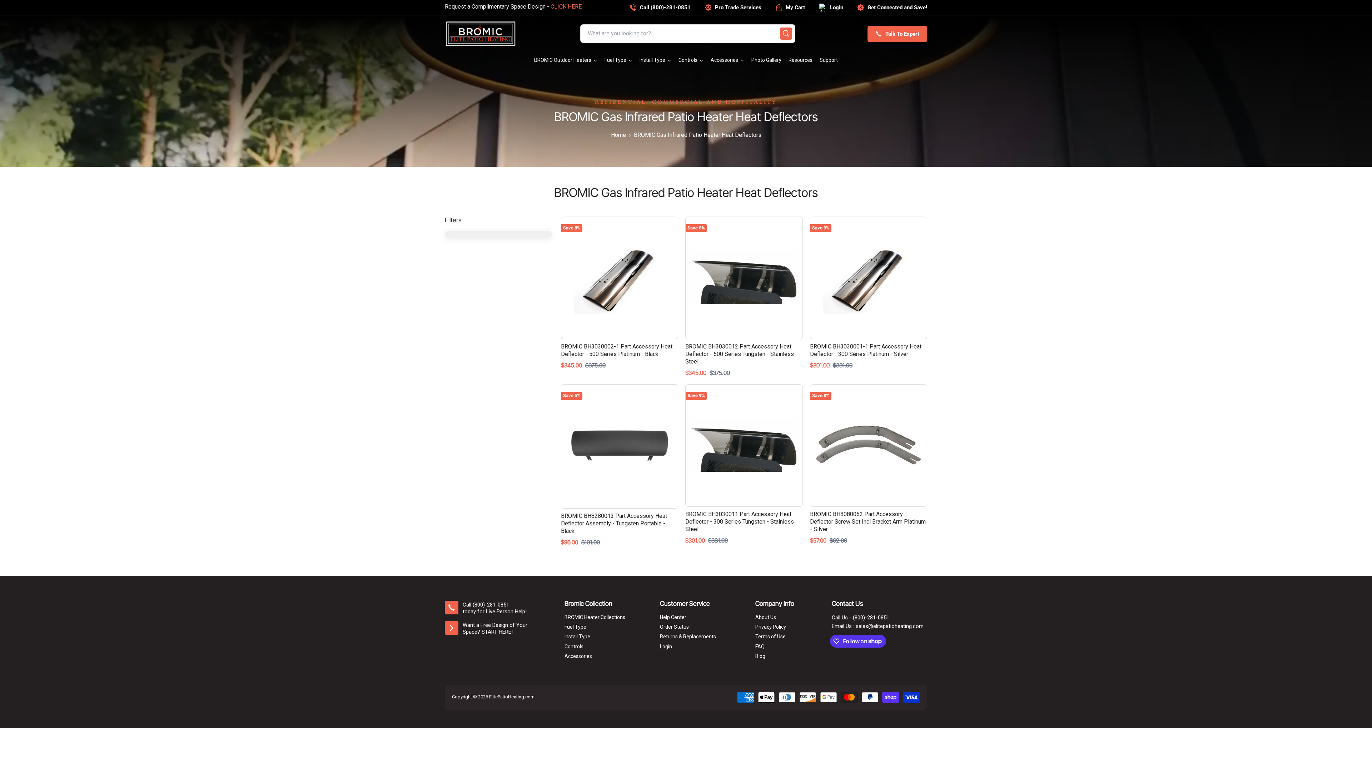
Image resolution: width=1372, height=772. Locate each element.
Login (666, 646)
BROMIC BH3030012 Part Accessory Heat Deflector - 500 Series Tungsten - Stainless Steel (739, 354)
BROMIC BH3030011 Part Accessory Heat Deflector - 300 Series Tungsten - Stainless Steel (739, 522)
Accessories (578, 656)
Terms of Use (770, 636)
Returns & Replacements (688, 636)
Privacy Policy (770, 627)
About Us (765, 617)
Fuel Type (575, 627)
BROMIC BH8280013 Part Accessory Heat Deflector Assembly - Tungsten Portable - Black (614, 523)
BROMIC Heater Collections (595, 617)
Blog (760, 656)
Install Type (577, 636)
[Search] (786, 34)
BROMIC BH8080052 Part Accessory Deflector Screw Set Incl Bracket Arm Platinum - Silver (868, 522)
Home (618, 135)
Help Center (673, 617)
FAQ (760, 646)
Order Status (674, 627)
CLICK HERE (565, 6)
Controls (574, 646)
